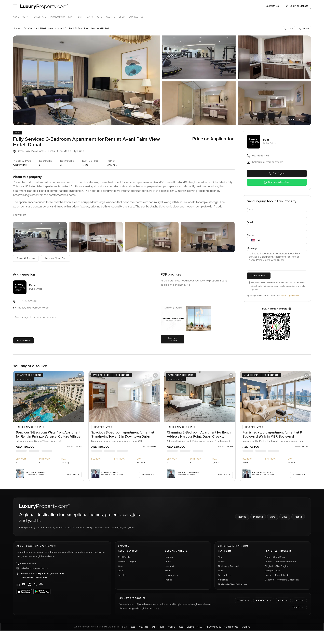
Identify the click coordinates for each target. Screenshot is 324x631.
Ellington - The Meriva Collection (282, 579)
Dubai (168, 561)
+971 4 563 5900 (28, 563)
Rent (80, 17)
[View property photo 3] (274, 57)
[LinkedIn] (18, 584)
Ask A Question (23, 340)
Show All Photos (26, 258)
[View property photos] (86, 80)
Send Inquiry (258, 275)
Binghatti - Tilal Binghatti (277, 566)
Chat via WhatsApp (279, 182)
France (168, 579)
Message (252, 248)
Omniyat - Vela (272, 570)
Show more (19, 215)
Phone (250, 235)
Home (16, 28)
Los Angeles (171, 575)
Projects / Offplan (127, 561)
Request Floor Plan (55, 258)
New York (169, 566)
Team (221, 570)
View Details (72, 474)
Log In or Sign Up (299, 5)
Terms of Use (231, 627)
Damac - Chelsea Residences (280, 561)
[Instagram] (29, 584)
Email (250, 222)
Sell (133, 627)
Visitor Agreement (290, 295)
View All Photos (296, 119)
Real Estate (39, 17)
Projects (258, 516)
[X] (35, 584)
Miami (168, 570)
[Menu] (15, 6)
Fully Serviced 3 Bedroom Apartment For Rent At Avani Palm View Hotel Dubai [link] (66, 28)
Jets (99, 17)
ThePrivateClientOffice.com (232, 584)
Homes (242, 516)
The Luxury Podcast (228, 566)
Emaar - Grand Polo (275, 557)
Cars (90, 17)
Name (250, 209)
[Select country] (252, 240)
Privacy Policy (213, 627)
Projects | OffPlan (61, 17)
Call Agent (279, 173)
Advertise (19, 17)
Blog (122, 17)
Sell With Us (272, 5)
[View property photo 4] (199, 103)
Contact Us (136, 17)
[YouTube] (23, 584)
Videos (221, 561)
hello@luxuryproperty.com (34, 568)
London (169, 557)
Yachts (110, 17)
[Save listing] (79, 375)
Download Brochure (172, 339)
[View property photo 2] (199, 57)
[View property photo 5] (274, 103)
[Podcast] (41, 584)
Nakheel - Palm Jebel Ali (277, 575)
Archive (246, 627)
